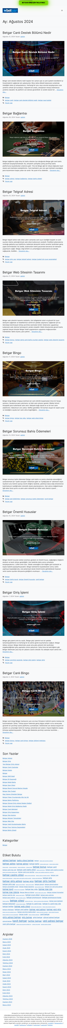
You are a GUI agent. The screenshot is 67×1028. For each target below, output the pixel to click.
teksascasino (59, 1023)
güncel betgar (7, 921)
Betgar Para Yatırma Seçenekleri (14, 827)
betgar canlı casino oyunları (54, 870)
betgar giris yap (10, 259)
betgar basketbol (13, 867)
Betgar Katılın (7, 770)
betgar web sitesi (22, 906)
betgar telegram (9, 904)
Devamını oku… (55, 170)
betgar (36, 861)
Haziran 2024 (7, 966)
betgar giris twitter (45, 881)
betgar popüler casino (21, 897)
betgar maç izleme (11, 892)
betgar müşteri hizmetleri (55, 892)
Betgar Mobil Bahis (9, 782)
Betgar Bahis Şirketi (9, 830)
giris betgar (27, 917)
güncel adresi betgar (51, 917)
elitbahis (29, 1025)
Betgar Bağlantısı (15, 113)
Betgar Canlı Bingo (16, 673)
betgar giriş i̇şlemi (29, 660)
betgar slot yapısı (29, 901)
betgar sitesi (17, 900)
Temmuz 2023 (8, 999)
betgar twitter (8, 906)
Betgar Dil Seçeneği (9, 779)
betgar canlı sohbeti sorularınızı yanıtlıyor (44, 872)
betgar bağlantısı (21, 179)
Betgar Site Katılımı (9, 815)
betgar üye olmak (36, 924)
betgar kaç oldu (20, 418)
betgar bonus (9, 340)
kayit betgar (49, 499)
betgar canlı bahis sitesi (26, 870)
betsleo (50, 1025)
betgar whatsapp (8, 909)
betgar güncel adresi (51, 884)
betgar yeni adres (22, 909)
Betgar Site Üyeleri (9, 791)
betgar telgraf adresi (24, 259)
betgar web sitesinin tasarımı (54, 340)
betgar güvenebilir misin (10, 887)
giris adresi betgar (12, 917)
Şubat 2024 (7, 978)
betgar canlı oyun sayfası (26, 872)
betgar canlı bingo (21, 741)
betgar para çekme (9, 897)
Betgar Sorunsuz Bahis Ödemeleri (27, 431)
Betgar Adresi (7, 758)
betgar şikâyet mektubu (37, 741)
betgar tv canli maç (34, 904)
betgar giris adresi (12, 881)
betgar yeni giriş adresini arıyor (10, 912)
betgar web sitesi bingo (35, 418)
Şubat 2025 (7, 945)
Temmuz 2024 (8, 963)
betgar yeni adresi (37, 909)
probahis (50, 1023)
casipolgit (44, 1025)
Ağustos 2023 (7, 996)
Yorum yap (8, 103)
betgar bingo (9, 418)
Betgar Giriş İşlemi (16, 592)
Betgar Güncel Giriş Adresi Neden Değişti (17, 803)
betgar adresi (9, 179)
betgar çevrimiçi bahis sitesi (26, 912)
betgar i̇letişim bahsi (39, 886)
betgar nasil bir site (9, 895)
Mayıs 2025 (7, 942)
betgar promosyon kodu (51, 897)
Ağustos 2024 (7, 960)
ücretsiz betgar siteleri (46, 924)
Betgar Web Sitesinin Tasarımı (24, 272)
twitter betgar (35, 921)
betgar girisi (41, 660)
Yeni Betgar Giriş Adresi (11, 764)
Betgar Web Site (8, 821)
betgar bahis (34, 864)
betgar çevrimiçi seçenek (13, 660)
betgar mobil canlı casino (40, 892)
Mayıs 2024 (7, 969)
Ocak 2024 (6, 981)
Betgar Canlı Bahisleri (10, 809)
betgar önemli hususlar (27, 579)
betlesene (23, 1025)
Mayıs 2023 (7, 1005)
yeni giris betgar (9, 924)
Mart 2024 (6, 975)
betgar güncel (39, 884)
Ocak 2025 (6, 948)
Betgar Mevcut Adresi (27, 892)
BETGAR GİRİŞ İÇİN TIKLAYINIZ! (33, 3)
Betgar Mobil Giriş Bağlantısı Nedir (15, 806)
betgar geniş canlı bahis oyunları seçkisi (29, 340)
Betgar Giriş (7, 761)
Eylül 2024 (6, 957)
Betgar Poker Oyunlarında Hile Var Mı (16, 797)
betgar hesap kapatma (26, 887)
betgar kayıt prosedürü (19, 889)
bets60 (16, 1025)
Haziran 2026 (7, 939)
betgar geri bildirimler (12, 499)
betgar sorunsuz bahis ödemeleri (32, 499)
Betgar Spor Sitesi (9, 785)
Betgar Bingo (12, 353)
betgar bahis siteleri (35, 179)
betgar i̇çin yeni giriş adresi (53, 887)
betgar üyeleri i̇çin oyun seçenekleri (44, 259)
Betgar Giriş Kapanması (11, 812)
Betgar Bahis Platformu (11, 800)
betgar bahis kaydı (11, 579)
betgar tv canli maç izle (51, 904)
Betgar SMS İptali (9, 776)
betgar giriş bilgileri (20, 884)
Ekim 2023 (6, 990)
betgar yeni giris (54, 909)
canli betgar (40, 579)
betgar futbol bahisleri (8, 878)
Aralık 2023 (7, 984)
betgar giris (47, 878)
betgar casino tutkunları (30, 875)
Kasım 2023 (7, 987)
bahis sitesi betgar (25, 860)
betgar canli (9, 100)
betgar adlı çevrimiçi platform (46, 860)
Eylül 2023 (6, 993)
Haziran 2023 (7, 1002)
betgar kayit (8, 889)
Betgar (7, 97)
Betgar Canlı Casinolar (10, 767)
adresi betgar (9, 860)
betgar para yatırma (47, 895)
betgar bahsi (5, 867)
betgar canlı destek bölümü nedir (25, 100)
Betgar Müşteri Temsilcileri (12, 818)
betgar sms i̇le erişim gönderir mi (23, 924)
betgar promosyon (34, 897)
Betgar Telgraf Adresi (18, 191)
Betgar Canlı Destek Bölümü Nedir (27, 32)
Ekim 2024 (6, 954)
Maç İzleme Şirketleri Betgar (12, 794)
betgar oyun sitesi (32, 895)
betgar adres (9, 863)
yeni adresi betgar (53, 920)
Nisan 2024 (7, 972)
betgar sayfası (6, 901)
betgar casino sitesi (13, 875)
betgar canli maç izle (9, 870)
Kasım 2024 (7, 951)
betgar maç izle (45, 889)
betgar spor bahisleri (56, 901)
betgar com (54, 875)
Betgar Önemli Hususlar (19, 512)
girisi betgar (37, 917)
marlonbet (37, 1025)
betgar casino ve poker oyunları (43, 875)
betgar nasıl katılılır (44, 100)
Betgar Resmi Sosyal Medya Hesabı (15, 788)
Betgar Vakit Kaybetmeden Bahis (14, 824)
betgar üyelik (23, 914)
